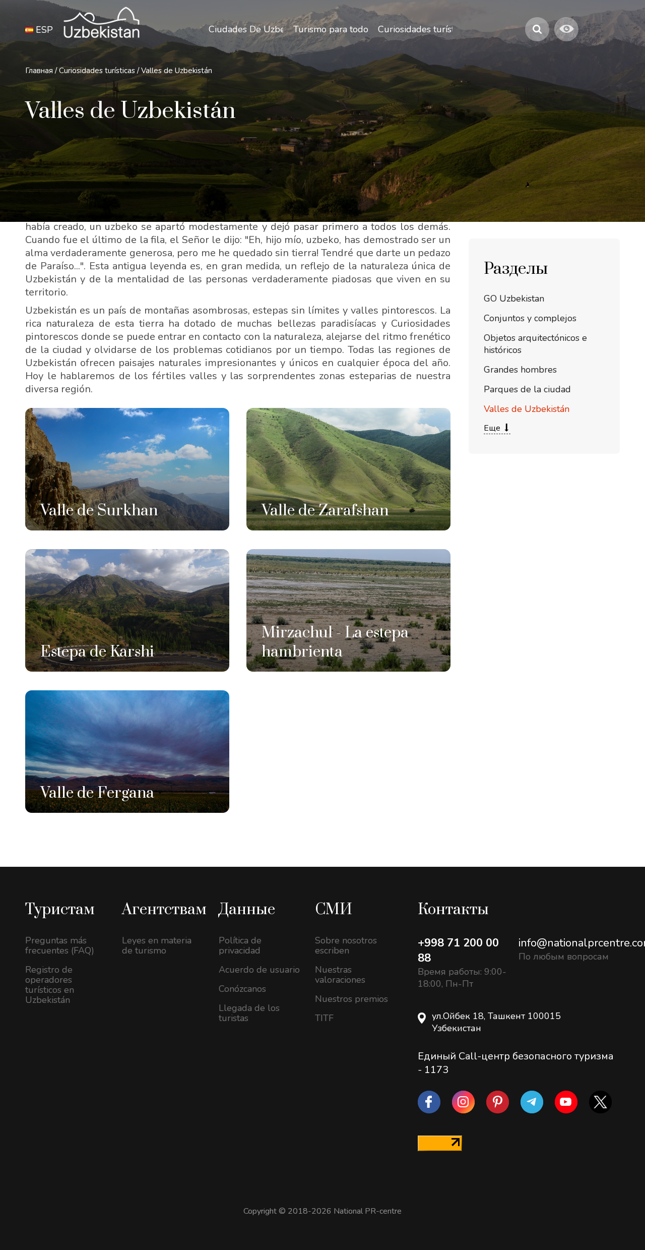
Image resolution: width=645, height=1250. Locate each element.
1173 (436, 1070)
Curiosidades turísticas (98, 71)
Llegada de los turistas (249, 1013)
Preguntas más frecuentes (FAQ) (59, 945)
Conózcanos (242, 989)
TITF (324, 1018)
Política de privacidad (240, 945)
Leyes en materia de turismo (156, 945)
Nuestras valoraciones (340, 975)
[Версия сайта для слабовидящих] (566, 29)
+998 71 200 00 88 (458, 950)
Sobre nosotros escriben (346, 945)
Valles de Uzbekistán (176, 71)
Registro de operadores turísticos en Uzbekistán (49, 985)
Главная (39, 71)
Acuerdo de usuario (259, 970)
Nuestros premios (351, 999)
